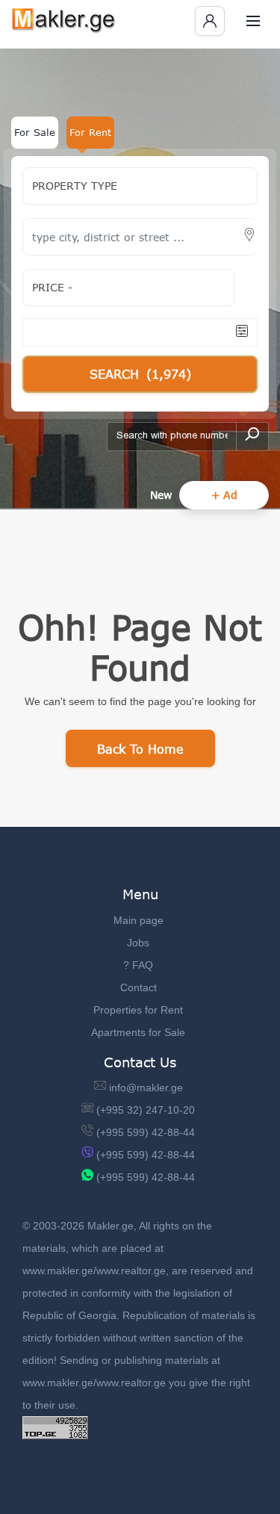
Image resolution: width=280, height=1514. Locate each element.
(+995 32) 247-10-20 (145, 1110)
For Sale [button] (34, 132)
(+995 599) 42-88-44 (145, 1132)
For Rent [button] (90, 132)
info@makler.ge (146, 1087)
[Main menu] (253, 21)
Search (140, 374)
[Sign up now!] (210, 21)
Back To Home (140, 749)
